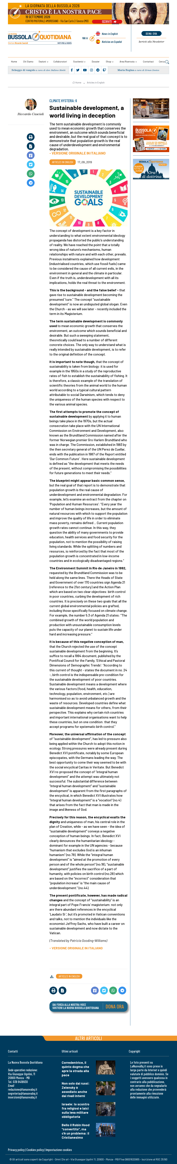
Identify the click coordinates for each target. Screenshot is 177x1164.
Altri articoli (88, 1038)
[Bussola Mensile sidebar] (151, 139)
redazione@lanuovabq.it (22, 1089)
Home (14, 61)
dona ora (151, 33)
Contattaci (148, 61)
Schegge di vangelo (23, 70)
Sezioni (42, 61)
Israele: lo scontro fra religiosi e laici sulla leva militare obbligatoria (75, 1110)
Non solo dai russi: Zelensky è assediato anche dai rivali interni (76, 1089)
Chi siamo (28, 61)
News (110, 34)
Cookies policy (35, 1150)
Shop (108, 61)
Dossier (96, 61)
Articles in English (96, 82)
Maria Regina (126, 70)
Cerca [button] (162, 61)
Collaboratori (60, 61)
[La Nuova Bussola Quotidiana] (40, 38)
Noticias (112, 42)
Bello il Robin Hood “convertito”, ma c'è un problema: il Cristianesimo (76, 1131)
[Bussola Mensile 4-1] (151, 108)
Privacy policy (16, 1150)
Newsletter (151, 41)
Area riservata (127, 61)
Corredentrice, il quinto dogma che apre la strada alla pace (75, 1068)
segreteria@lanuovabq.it (23, 1093)
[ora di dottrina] (151, 169)
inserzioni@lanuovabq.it (22, 1097)
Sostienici (78, 61)
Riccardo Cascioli (31, 114)
